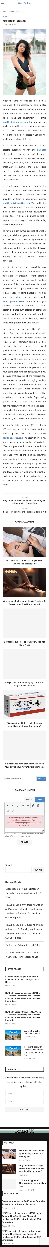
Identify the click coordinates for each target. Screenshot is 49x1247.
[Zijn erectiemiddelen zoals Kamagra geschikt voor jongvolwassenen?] (24, 704)
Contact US (25, 1131)
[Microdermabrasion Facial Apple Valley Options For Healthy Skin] (24, 542)
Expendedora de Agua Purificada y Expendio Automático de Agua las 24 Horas (23, 893)
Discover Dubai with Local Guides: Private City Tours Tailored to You (34, 1051)
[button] (7, 805)
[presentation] (7, 805)
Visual (29, 799)
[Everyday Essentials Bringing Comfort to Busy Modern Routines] (24, 663)
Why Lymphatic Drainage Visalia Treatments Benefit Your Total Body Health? (32, 1168)
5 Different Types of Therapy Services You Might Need (33, 1183)
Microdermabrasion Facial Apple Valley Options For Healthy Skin (31, 1153)
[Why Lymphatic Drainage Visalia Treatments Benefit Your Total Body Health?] (24, 582)
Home (5, 11)
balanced (41, 149)
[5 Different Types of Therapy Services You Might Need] (24, 623)
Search (41, 779)
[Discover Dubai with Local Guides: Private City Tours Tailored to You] (13, 1051)
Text (40, 799)
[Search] (46, 3)
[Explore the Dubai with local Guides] (13, 1035)
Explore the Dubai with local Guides (23, 945)
